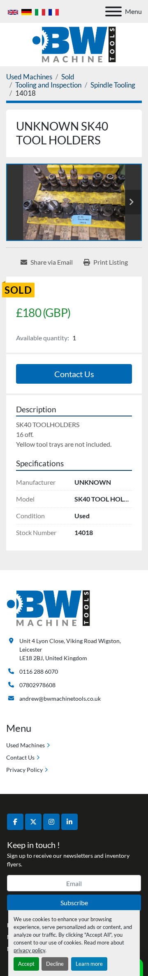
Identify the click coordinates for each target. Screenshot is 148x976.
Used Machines (25, 745)
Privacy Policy (24, 769)
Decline (55, 963)
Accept (26, 963)
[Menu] (113, 11)
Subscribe (74, 902)
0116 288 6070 (38, 671)
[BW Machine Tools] (48, 607)
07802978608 (37, 684)
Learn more (89, 963)
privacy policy (29, 950)
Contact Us (74, 374)
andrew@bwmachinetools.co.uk (60, 698)
